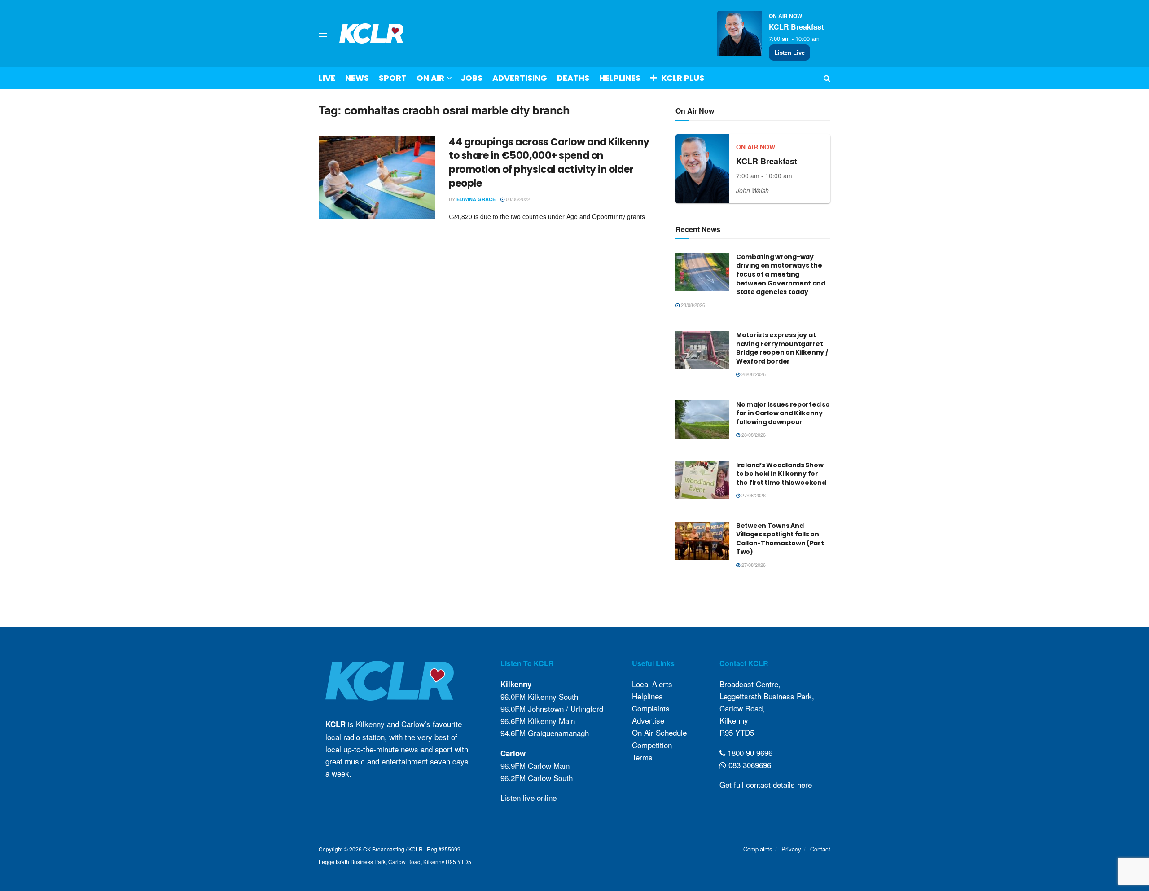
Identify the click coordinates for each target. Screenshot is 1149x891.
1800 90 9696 (748, 752)
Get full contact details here (765, 784)
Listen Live (789, 52)
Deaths (573, 77)
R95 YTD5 (736, 732)
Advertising (519, 77)
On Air (430, 77)
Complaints (651, 708)
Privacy (791, 849)
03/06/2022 (517, 198)
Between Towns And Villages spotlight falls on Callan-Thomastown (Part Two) (780, 539)
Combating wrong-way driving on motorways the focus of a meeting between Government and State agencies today (780, 274)
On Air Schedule (659, 732)
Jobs (471, 77)
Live (327, 77)
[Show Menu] (323, 34)
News (357, 77)
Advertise (648, 720)
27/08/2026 (753, 495)
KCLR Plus (682, 77)
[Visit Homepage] (371, 33)
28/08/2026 (692, 304)
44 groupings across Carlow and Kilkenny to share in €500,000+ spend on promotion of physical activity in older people (549, 162)
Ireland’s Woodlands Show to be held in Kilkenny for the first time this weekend (781, 474)
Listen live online (528, 797)
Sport (393, 77)
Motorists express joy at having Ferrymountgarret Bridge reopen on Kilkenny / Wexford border (782, 348)
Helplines (619, 77)
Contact (820, 849)
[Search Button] (827, 78)
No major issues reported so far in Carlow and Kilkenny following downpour (782, 413)
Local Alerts (652, 683)
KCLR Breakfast (796, 27)
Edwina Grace (476, 199)
